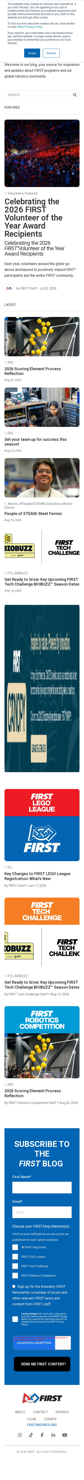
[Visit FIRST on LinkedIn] (53, 1434)
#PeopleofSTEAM (32, 504)
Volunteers (15, 193)
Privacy (62, 1412)
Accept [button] (32, 53)
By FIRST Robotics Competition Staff (30, 1103)
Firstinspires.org (42, 1425)
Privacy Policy (29, 27)
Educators (54, 504)
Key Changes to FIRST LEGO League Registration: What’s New (37, 876)
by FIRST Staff (26, 288)
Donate (51, 1419)
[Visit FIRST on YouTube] (64, 1434)
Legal (32, 1419)
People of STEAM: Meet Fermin (33, 513)
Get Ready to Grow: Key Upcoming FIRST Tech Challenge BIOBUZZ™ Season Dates (42, 582)
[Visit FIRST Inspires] (42, 1398)
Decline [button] (51, 53)
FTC (10, 573)
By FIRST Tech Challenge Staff (26, 994)
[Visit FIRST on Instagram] (20, 1434)
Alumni (13, 504)
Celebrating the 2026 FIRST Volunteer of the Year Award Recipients (33, 218)
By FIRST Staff (14, 885)
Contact (40, 1412)
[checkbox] (42, 1261)
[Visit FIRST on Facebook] (42, 1434)
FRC (10, 362)
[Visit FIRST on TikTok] (31, 1434)
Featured (31, 193)
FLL (10, 867)
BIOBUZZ (21, 573)
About (20, 1412)
